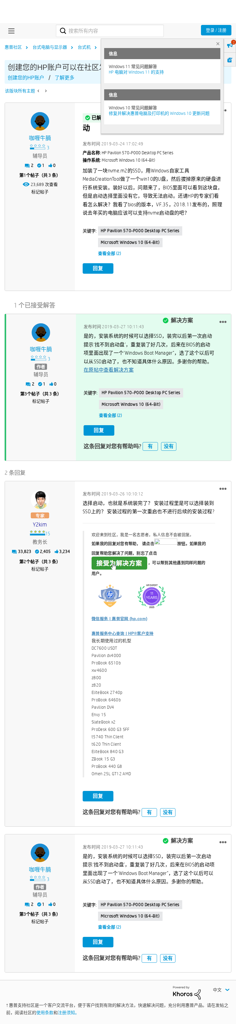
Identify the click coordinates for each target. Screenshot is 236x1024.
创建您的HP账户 (26, 77)
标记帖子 (40, 192)
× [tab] (217, 43)
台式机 (84, 47)
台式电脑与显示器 (50, 47)
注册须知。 (68, 1012)
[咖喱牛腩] (40, 121)
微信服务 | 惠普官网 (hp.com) (119, 618)
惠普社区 (13, 47)
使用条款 (44, 1012)
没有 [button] (169, 446)
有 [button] (150, 446)
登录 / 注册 (216, 30)
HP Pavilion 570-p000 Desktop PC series (140, 230)
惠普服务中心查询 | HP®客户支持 (122, 633)
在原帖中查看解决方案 (109, 370)
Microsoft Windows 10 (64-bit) (130, 242)
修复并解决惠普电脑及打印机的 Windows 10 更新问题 (159, 113)
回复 (98, 268)
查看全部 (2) (109, 253)
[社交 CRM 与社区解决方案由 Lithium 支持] (187, 992)
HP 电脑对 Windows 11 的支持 (136, 72)
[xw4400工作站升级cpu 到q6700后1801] (39, 91)
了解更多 (64, 77)
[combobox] (110, 31)
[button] (223, 322)
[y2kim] (40, 499)
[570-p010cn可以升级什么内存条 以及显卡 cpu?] (45, 91)
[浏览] (10, 30)
